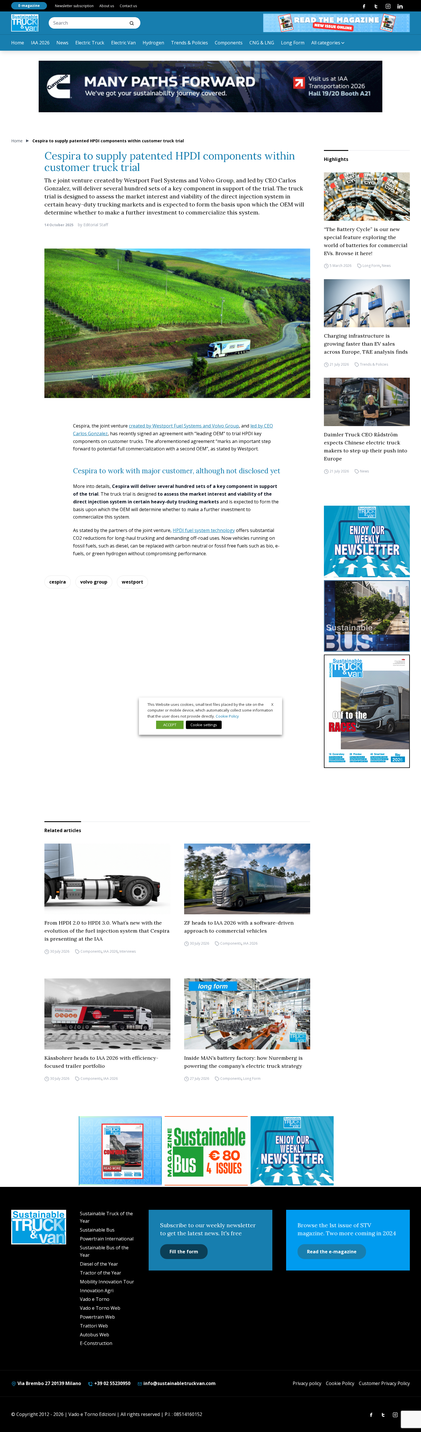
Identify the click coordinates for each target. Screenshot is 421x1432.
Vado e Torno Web (100, 1308)
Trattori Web (94, 1326)
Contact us (128, 5)
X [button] (272, 704)
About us (106, 5)
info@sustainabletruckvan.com (179, 1383)
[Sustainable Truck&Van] (24, 22)
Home (17, 43)
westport (132, 582)
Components (229, 43)
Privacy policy (307, 1383)
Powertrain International (106, 1239)
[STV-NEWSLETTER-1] (367, 541)
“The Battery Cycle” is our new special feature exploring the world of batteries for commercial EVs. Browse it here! (366, 241)
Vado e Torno (94, 1299)
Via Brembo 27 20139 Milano (48, 1383)
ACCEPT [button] (169, 724)
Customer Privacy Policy (384, 1383)
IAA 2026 (40, 43)
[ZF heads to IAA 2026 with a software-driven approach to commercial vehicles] (247, 879)
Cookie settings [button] (203, 724)
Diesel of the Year (99, 1264)
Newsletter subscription (74, 5)
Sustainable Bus (97, 1230)
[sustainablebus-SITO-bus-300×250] (367, 616)
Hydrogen (153, 43)
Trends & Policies (189, 43)
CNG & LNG (261, 43)
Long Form (292, 43)
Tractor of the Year (100, 1273)
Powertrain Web (97, 1317)
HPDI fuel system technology (204, 530)
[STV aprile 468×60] (336, 22)
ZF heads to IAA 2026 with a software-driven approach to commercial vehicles (239, 926)
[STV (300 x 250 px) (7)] (120, 1150)
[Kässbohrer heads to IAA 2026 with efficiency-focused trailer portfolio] (107, 1013)
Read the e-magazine (332, 1251)
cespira (57, 582)
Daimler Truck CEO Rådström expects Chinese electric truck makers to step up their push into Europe (365, 446)
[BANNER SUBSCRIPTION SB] (206, 1150)
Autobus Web (94, 1334)
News (62, 43)
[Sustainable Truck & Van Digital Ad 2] (210, 86)
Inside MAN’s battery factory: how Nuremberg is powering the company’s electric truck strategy (243, 1062)
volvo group (93, 582)
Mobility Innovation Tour (107, 1282)
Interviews (127, 951)
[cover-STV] (367, 711)
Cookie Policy (340, 1383)
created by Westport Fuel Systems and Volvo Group (184, 426)
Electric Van (123, 43)
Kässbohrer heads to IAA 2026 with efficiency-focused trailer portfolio (101, 1062)
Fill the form (184, 1251)
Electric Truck (89, 43)
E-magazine (29, 5)
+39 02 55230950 (111, 1383)
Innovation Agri (96, 1290)
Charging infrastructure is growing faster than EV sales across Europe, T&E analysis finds (366, 343)
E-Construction (96, 1343)
